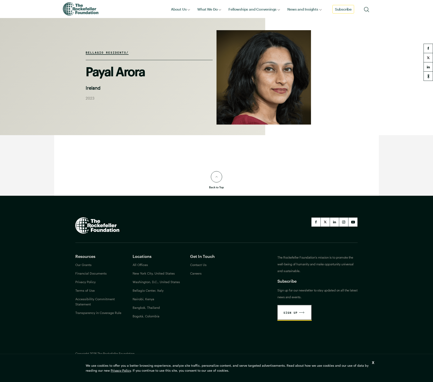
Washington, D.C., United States (156, 282)
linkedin (428, 66)
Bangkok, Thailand (146, 307)
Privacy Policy (121, 370)
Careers (196, 273)
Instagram (343, 222)
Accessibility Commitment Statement (95, 301)
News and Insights (302, 9)
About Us (179, 9)
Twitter (325, 222)
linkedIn (334, 222)
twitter (428, 57)
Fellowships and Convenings (252, 9)
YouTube (352, 222)
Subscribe (343, 9)
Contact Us (198, 265)
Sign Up (290, 312)
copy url (428, 76)
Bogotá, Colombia (146, 316)
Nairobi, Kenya (143, 299)
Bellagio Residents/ (107, 52)
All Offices (140, 265)
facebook (428, 48)
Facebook (315, 222)
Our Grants (83, 265)
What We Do (207, 9)
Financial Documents (91, 273)
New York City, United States (154, 273)
